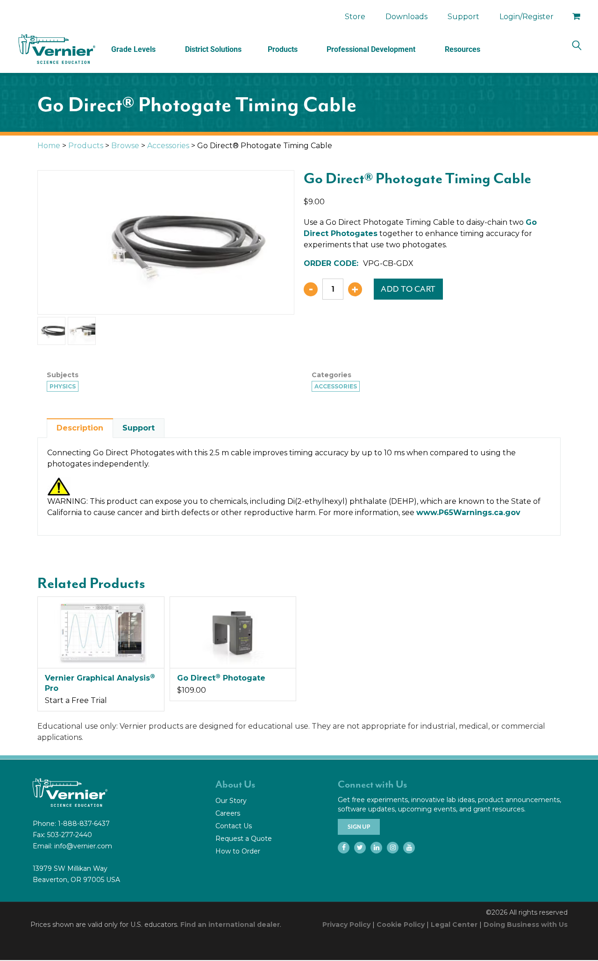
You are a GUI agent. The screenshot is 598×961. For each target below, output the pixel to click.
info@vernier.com (83, 846)
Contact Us (233, 826)
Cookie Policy (401, 924)
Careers (227, 813)
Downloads (406, 16)
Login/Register (526, 16)
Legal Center (454, 924)
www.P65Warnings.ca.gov (468, 512)
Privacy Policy (346, 924)
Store (355, 16)
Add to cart (408, 289)
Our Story (231, 800)
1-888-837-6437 (84, 823)
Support (463, 16)
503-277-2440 (69, 835)
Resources (462, 49)
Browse (125, 145)
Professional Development (371, 49)
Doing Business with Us (526, 924)
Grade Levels (133, 49)
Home (48, 145)
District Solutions (213, 49)
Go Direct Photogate (221, 678)
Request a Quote (243, 838)
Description (80, 427)
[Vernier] (56, 49)
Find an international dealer (230, 924)
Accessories (168, 145)
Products (283, 49)
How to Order (237, 851)
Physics (63, 386)
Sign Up (359, 827)
